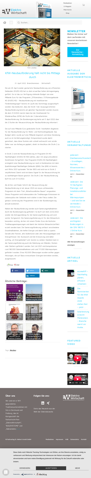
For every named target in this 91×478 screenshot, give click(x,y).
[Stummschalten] (84, 383)
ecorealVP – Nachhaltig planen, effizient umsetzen (82, 277)
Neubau (13, 350)
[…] (18, 429)
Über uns (10, 395)
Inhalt (78, 114)
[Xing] (48, 403)
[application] (77, 379)
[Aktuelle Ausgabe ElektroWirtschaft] (77, 97)
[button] (11, 22)
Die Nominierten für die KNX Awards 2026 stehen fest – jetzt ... (83, 297)
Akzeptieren (51, 468)
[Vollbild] (86, 383)
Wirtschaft (46, 83)
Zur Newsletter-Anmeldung (77, 52)
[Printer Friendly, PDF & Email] (13, 265)
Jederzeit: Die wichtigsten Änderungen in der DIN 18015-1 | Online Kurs (77, 224)
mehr (77, 468)
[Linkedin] (42, 403)
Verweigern (24, 468)
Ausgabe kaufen (78, 120)
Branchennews (33, 83)
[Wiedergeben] (70, 383)
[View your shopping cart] (83, 5)
